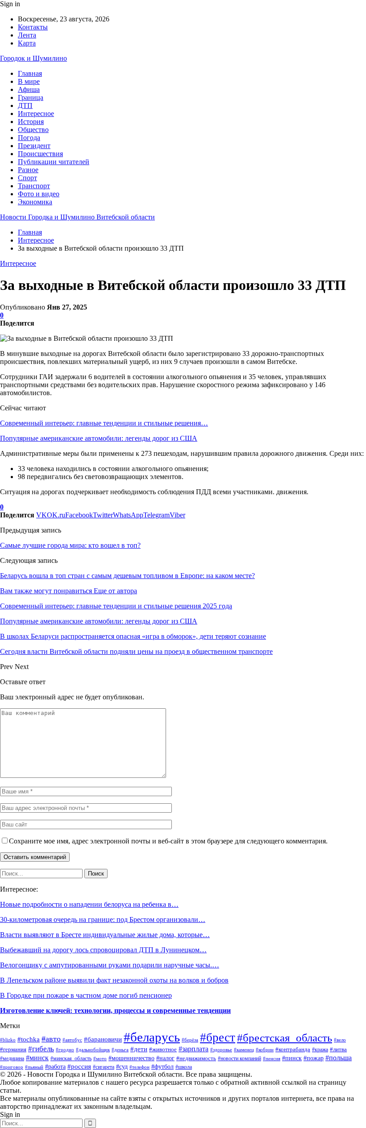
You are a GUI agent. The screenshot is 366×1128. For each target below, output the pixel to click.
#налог (165, 1058)
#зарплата (193, 1049)
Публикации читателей (53, 161)
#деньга (120, 1049)
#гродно (65, 1049)
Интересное (36, 113)
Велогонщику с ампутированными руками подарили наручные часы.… (109, 965)
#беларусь (152, 1037)
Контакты (33, 27)
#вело (340, 1039)
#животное (163, 1049)
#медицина (12, 1058)
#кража (320, 1049)
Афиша (29, 89)
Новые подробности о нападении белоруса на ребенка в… (89, 904)
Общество (33, 129)
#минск (37, 1058)
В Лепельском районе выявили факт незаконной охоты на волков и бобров (114, 980)
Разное (28, 170)
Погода (29, 137)
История (31, 121)
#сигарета (103, 1067)
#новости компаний (239, 1058)
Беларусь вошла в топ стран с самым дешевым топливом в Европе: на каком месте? (127, 575)
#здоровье (221, 1049)
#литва (338, 1049)
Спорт (27, 178)
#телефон (139, 1067)
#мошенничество (131, 1058)
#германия (13, 1049)
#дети (138, 1049)
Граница (30, 97)
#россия (79, 1066)
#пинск (292, 1058)
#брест (217, 1037)
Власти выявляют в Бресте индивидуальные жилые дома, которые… (105, 934)
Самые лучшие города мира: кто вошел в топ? (70, 545)
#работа (55, 1066)
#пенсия (271, 1058)
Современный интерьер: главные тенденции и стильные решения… (104, 423)
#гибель (41, 1049)
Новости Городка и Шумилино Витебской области (77, 217)
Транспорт (34, 186)
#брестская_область (284, 1038)
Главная (30, 73)
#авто (51, 1038)
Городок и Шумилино (33, 58)
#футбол (162, 1066)
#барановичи (103, 1039)
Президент (34, 145)
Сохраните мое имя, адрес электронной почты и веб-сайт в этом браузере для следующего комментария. (168, 841)
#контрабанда (292, 1049)
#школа (183, 1067)
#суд (122, 1066)
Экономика (35, 202)
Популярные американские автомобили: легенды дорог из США (98, 438)
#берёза (190, 1039)
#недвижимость (196, 1058)
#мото (100, 1058)
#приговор (11, 1067)
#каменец (244, 1049)
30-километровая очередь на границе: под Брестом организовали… (102, 919)
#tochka (28, 1039)
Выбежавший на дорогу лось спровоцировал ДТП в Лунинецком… (103, 950)
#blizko (8, 1039)
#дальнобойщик (93, 1049)
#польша (338, 1058)
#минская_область (71, 1058)
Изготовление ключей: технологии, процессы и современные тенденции (115, 1010)
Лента (27, 35)
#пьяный (34, 1067)
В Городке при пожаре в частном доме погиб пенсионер (86, 995)
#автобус (72, 1039)
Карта (27, 43)
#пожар (314, 1058)
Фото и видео (38, 194)
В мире (29, 81)
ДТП (25, 105)
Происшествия (40, 153)
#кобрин (265, 1049)
